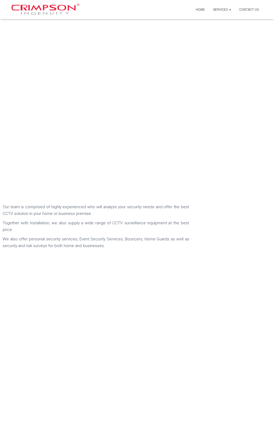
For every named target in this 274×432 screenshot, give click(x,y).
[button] (230, 10)
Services (221, 10)
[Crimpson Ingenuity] (45, 9)
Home (200, 10)
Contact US (249, 10)
